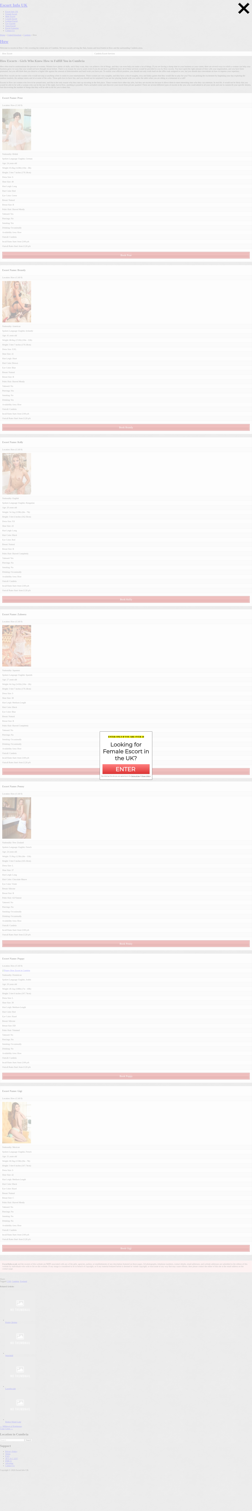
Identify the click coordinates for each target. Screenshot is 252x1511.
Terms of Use (135, 776)
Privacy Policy (146, 776)
